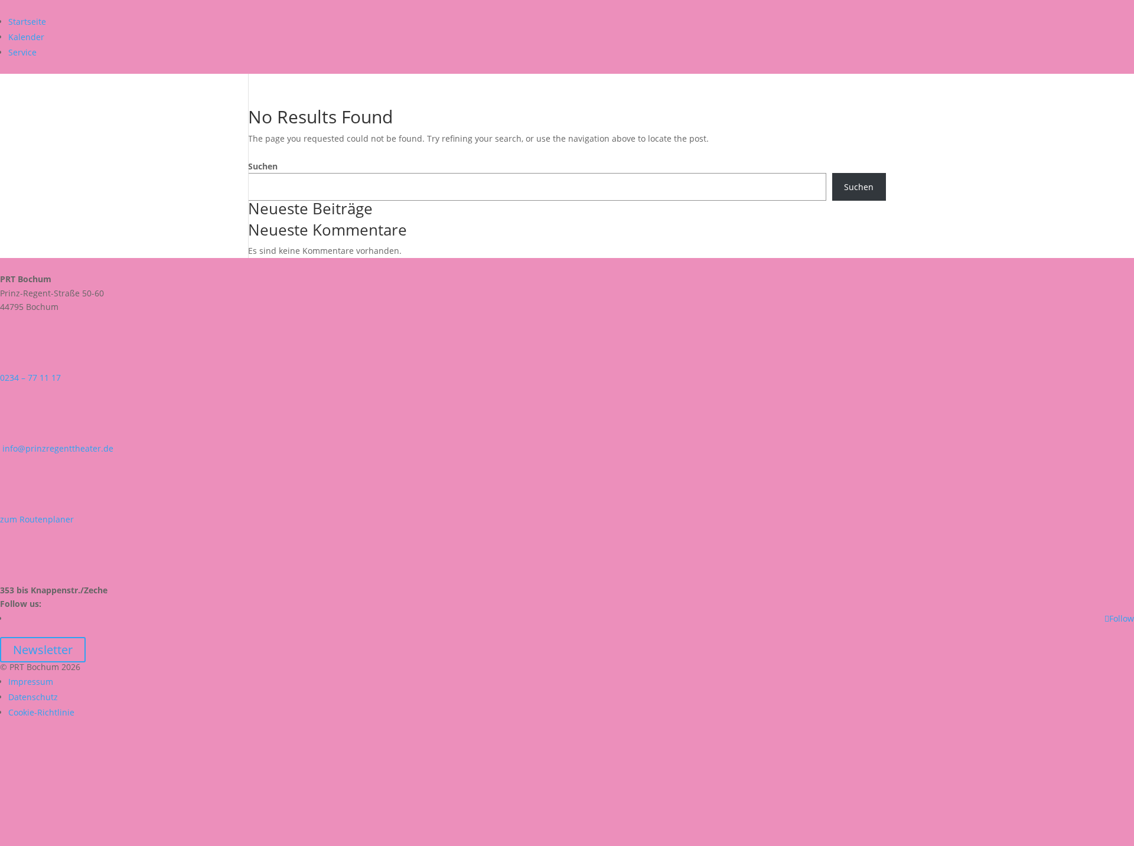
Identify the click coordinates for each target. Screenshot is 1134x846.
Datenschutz (33, 697)
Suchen (263, 166)
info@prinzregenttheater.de (56, 448)
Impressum (30, 681)
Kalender (26, 37)
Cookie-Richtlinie (41, 712)
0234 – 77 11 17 (30, 377)
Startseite (27, 21)
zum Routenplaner (37, 519)
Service (22, 52)
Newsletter (43, 650)
